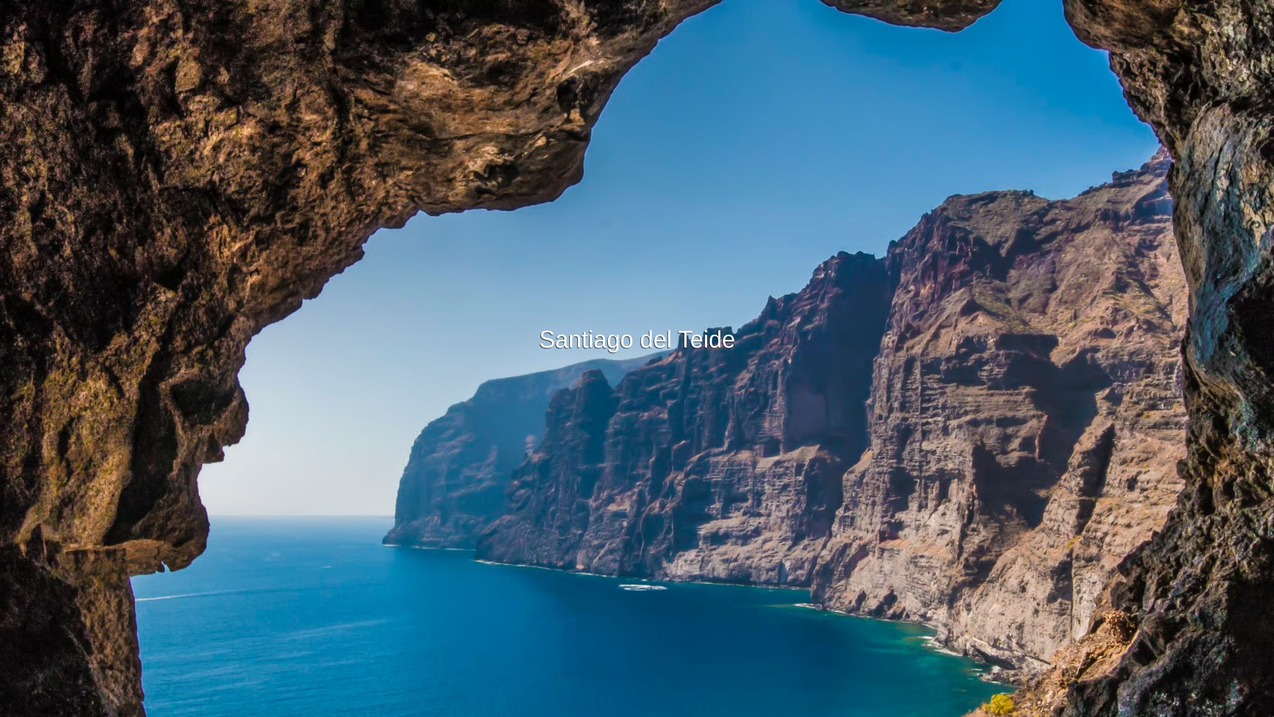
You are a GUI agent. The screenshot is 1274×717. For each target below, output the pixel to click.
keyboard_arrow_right (1150, 374)
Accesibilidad (693, 710)
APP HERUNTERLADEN (603, 261)
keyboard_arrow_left (124, 374)
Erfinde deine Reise (637, 242)
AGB (580, 710)
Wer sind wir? (658, 710)
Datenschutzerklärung (615, 710)
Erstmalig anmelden (669, 261)
